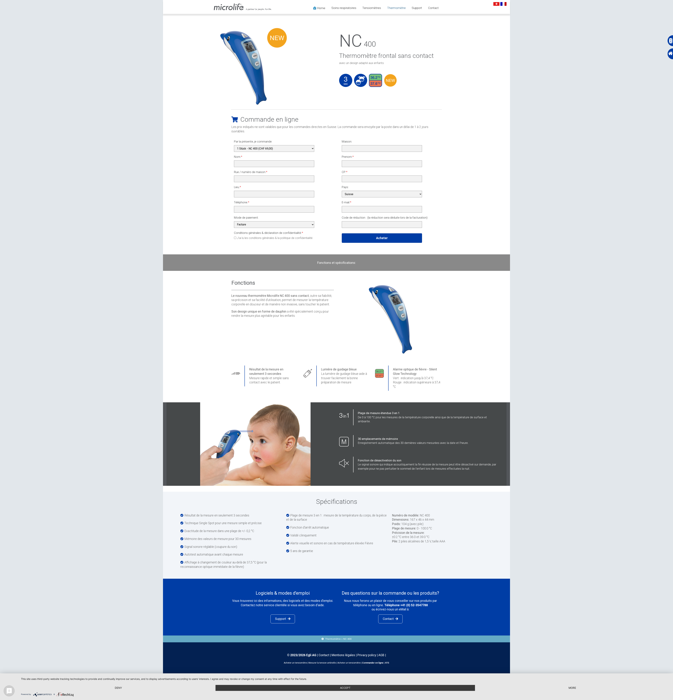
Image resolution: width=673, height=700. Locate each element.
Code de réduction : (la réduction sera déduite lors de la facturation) (384, 217)
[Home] (670, 54)
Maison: (347, 141)
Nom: (238, 156)
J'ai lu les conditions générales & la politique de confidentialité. (274, 238)
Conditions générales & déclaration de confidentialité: (268, 233)
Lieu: (237, 187)
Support (417, 8)
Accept (345, 687)
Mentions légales (344, 655)
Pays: (345, 187)
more (572, 687)
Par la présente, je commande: (253, 141)
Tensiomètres (371, 8)
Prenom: (348, 156)
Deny (118, 687)
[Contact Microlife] (670, 40)
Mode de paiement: (246, 217)
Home (320, 8)
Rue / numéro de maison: (250, 172)
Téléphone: (241, 202)
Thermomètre (396, 8)
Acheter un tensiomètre (295, 663)
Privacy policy (366, 655)
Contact (433, 8)
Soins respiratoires (343, 8)
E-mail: (346, 202)
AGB (381, 655)
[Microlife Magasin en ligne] (243, 7)
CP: (344, 172)
